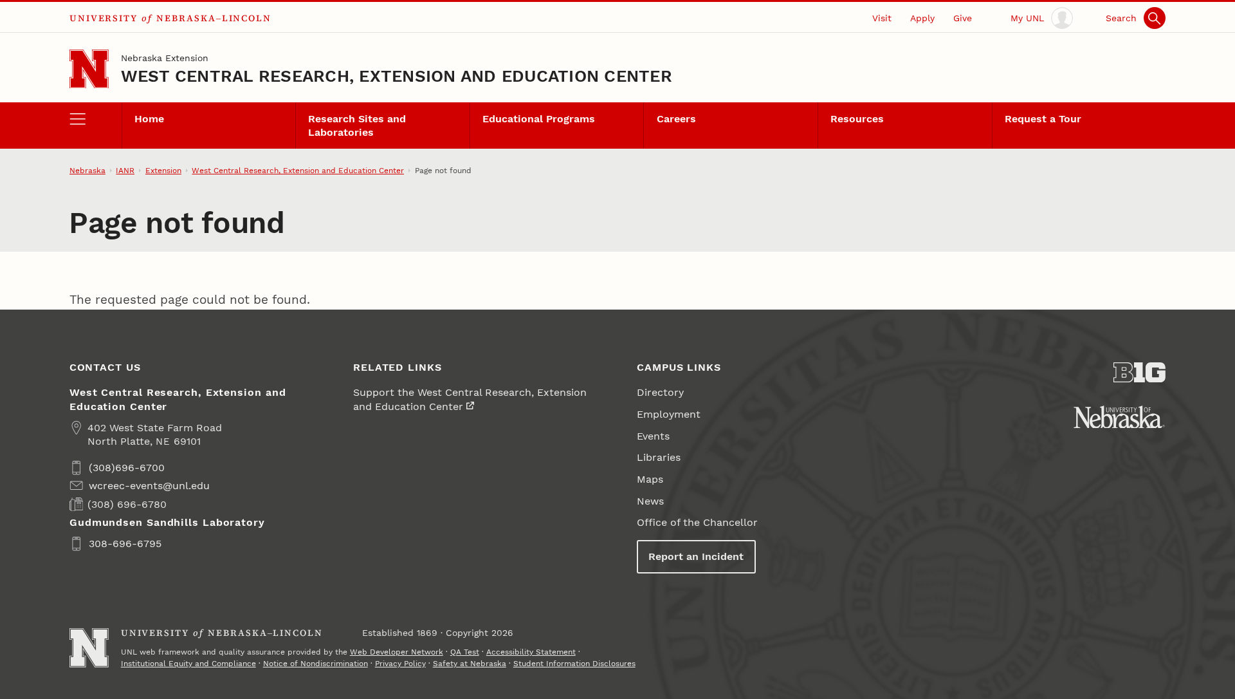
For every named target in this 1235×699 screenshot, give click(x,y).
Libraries (659, 457)
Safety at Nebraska (469, 663)
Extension (163, 170)
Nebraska (87, 170)
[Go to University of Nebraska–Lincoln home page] (89, 69)
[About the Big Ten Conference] (1139, 373)
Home (149, 119)
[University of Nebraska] (1119, 417)
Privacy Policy (400, 663)
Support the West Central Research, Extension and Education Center (470, 399)
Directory (660, 392)
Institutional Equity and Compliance (188, 663)
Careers (676, 119)
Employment (668, 414)
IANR (125, 170)
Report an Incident (696, 556)
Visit (882, 18)
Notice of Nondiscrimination (315, 663)
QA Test (464, 652)
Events (653, 436)
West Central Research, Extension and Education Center (396, 76)
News (650, 501)
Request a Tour (1043, 119)
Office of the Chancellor (697, 522)
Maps (650, 479)
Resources (857, 119)
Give (962, 18)
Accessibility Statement (531, 652)
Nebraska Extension (164, 58)
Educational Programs (538, 119)
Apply (922, 18)
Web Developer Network (396, 652)
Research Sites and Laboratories (357, 125)
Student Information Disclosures (574, 663)
